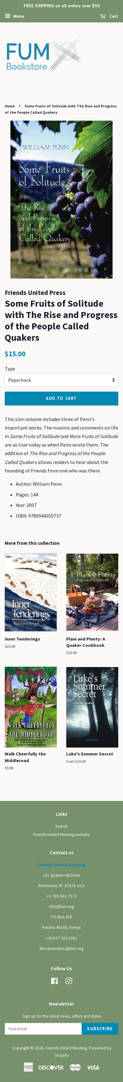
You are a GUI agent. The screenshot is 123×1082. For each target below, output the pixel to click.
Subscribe (100, 1028)
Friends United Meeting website (61, 834)
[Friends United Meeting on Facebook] (54, 982)
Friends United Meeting (66, 1048)
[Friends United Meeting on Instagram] (68, 982)
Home (10, 106)
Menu (18, 16)
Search (61, 826)
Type (10, 368)
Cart (113, 16)
